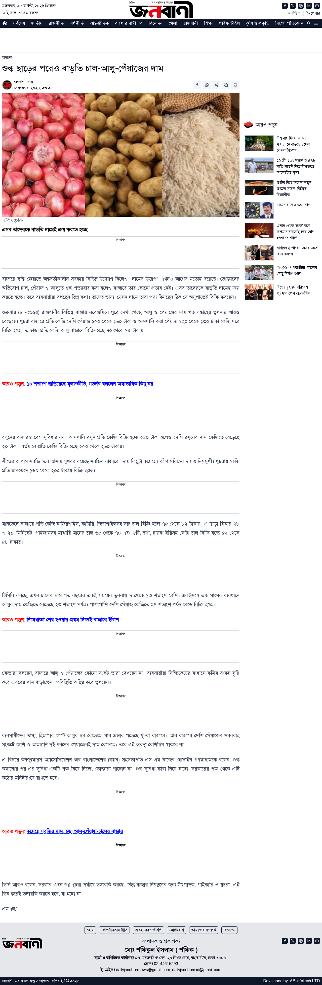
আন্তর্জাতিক (99, 23)
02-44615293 (166, 963)
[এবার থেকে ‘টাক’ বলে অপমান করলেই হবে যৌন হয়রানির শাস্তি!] (259, 230)
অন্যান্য (7, 57)
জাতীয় (37, 23)
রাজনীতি (56, 23)
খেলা (173, 23)
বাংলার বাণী (125, 23)
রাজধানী (190, 23)
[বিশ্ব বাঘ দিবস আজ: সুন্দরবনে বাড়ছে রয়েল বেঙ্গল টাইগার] (259, 143)
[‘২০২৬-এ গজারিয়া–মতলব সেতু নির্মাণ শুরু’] (259, 272)
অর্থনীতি (77, 23)
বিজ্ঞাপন (229, 930)
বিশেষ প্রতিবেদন (289, 23)
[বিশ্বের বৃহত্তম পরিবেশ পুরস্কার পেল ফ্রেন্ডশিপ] (259, 292)
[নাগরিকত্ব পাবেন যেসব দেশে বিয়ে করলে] (259, 253)
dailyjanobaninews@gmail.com (143, 969)
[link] (7, 58)
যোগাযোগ (176, 930)
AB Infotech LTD (305, 980)
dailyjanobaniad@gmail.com (196, 969)
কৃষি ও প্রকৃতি (257, 23)
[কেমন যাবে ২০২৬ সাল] (259, 210)
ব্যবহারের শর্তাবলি (148, 930)
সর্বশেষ (19, 23)
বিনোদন (156, 23)
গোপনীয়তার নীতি (114, 930)
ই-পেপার (313, 13)
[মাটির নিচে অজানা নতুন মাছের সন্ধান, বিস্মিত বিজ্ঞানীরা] (259, 187)
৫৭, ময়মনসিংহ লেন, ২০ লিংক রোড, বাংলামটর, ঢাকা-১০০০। (181, 957)
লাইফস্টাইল (229, 23)
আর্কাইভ (294, 13)
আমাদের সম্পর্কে (203, 930)
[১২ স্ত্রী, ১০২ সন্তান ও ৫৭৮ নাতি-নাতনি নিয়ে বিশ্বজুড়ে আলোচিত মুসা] (259, 165)
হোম (90, 930)
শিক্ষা (208, 23)
